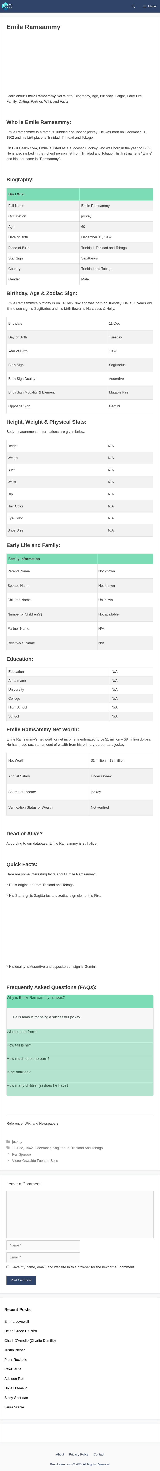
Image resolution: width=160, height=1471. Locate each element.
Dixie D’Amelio (15, 1388)
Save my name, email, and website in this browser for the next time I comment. (73, 1267)
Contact (99, 1454)
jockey (17, 1142)
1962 (29, 1148)
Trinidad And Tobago (87, 1148)
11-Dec (17, 1148)
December (43, 1148)
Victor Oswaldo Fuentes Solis (35, 1161)
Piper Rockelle (15, 1360)
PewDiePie (12, 1369)
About (60, 1454)
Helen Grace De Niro (20, 1331)
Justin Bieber (14, 1350)
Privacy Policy (79, 1454)
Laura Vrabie (14, 1407)
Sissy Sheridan (16, 1398)
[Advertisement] (80, 64)
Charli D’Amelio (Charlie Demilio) (30, 1341)
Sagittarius (61, 1148)
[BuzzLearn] (7, 6)
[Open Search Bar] (133, 6)
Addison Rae (14, 1379)
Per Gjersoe (21, 1154)
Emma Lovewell (16, 1322)
